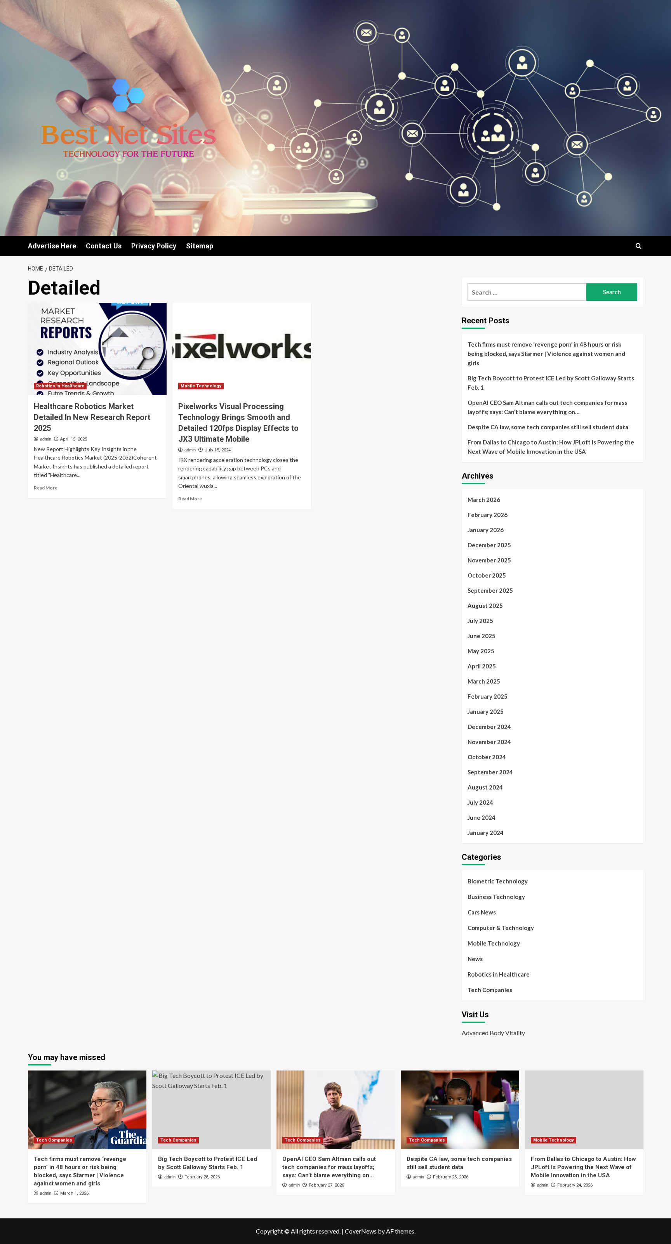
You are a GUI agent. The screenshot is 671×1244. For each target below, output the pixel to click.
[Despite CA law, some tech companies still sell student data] (460, 1109)
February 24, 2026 (575, 1185)
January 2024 (486, 832)
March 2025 (484, 681)
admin (45, 439)
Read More (45, 488)
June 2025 (481, 635)
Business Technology (496, 896)
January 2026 (486, 529)
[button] (638, 246)
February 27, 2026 (326, 1185)
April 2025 (482, 666)
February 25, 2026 (450, 1177)
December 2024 (489, 726)
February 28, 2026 (202, 1177)
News (475, 958)
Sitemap (199, 246)
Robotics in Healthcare (60, 386)
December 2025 (489, 544)
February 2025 (488, 696)
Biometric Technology (498, 881)
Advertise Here (52, 246)
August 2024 (485, 787)
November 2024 (489, 741)
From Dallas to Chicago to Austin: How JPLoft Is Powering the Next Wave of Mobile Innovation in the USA (551, 447)
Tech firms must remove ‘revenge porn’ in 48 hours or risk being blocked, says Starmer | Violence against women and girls (546, 353)
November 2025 (489, 560)
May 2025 (481, 650)
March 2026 (484, 499)
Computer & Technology (501, 927)
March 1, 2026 (74, 1193)
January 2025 (486, 711)
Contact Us (104, 246)
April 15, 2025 (73, 439)
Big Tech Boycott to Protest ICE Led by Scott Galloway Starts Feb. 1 (551, 383)
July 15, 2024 (218, 450)
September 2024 (490, 772)
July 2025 (480, 620)
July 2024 (480, 802)
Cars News (482, 912)
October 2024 (487, 756)
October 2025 (487, 575)
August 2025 (485, 605)
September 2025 (490, 590)
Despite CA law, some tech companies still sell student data (548, 426)
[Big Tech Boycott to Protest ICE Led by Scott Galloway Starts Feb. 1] (211, 1109)
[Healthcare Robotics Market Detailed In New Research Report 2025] (97, 349)
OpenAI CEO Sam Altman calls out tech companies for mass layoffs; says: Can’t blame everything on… (547, 407)
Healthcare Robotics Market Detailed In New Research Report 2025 (92, 417)
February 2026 (488, 514)
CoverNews (361, 1231)
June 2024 (481, 817)
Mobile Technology (201, 386)
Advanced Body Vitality (493, 1032)
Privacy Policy (153, 246)
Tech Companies (490, 989)
